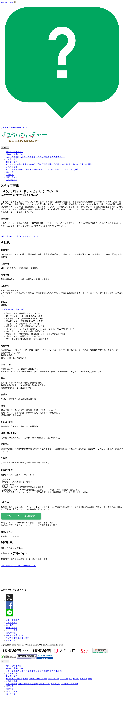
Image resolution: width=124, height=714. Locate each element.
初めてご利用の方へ (14, 154)
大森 (62, 164)
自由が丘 (83, 164)
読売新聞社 (11, 633)
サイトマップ (11, 640)
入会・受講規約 (12, 157)
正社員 (5, 236)
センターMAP (12, 164)
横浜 (70, 164)
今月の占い (55, 169)
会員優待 (45, 157)
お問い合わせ (11, 628)
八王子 (44, 164)
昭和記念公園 (53, 164)
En (6, 2)
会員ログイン (21, 127)
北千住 (38, 164)
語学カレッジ (44, 169)
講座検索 (10, 172)
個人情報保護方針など (15, 635)
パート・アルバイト (29, 236)
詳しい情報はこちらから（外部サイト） (18, 566)
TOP (3, 2)
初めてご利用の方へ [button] (14, 152)
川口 (77, 164)
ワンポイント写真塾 (69, 169)
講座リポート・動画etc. (28, 169)
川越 (90, 164)
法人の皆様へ (11, 180)
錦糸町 (32, 164)
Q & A (38, 157)
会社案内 (10, 625)
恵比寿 (25, 164)
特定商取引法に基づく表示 (17, 638)
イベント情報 (11, 169)
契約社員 (14, 236)
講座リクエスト (12, 177)
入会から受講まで (27, 157)
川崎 (66, 164)
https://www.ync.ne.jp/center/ (12, 309)
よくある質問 (11, 159)
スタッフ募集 (11, 630)
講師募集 (10, 175)
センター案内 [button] (11, 162)
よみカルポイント (57, 157)
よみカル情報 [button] (11, 167)
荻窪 (20, 164)
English (11, 2)
